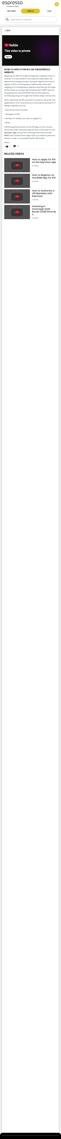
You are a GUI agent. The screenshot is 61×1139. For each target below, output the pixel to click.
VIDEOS (30, 11)
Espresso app (10, 132)
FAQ (49, 11)
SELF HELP (11, 11)
